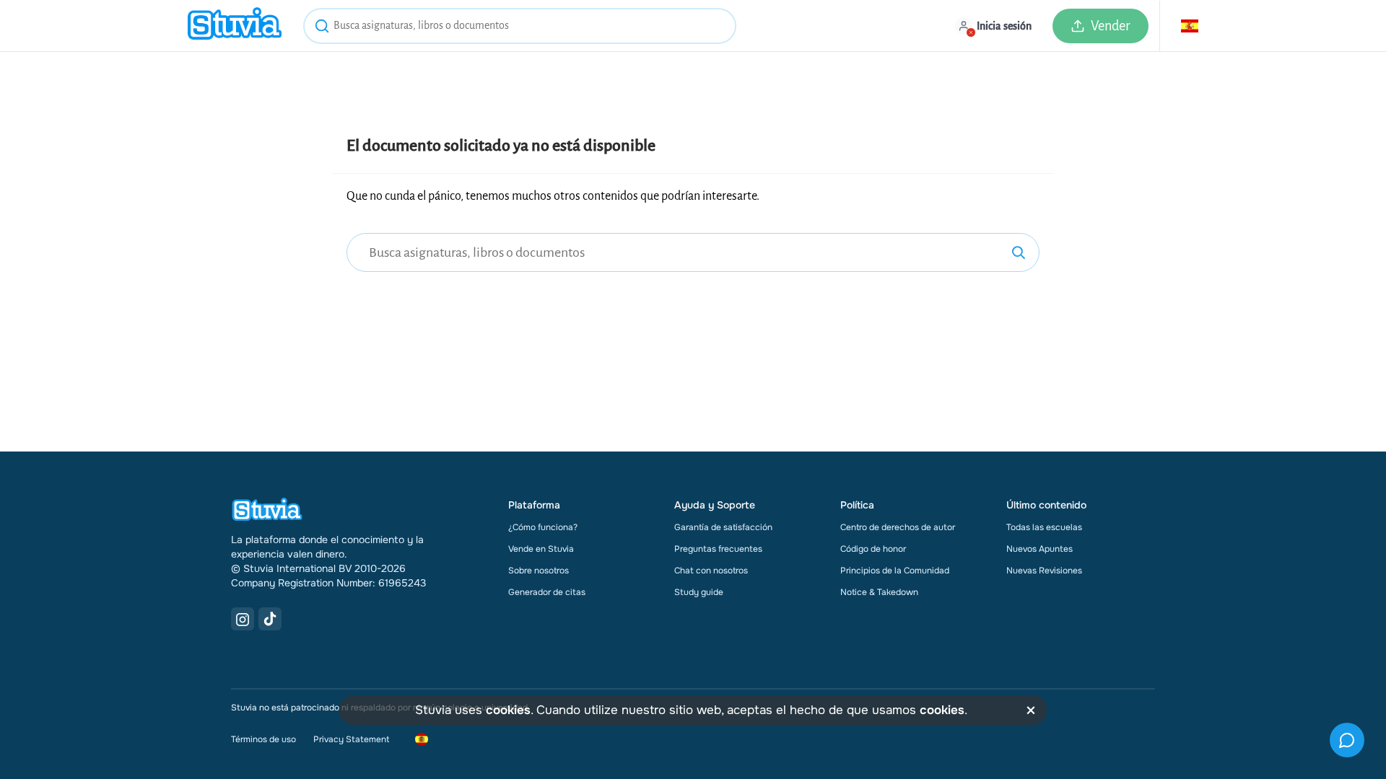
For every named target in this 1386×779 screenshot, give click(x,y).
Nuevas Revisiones (1044, 570)
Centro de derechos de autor (897, 527)
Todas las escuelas (1044, 527)
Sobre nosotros (538, 570)
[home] (235, 25)
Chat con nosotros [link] (711, 570)
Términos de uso (263, 739)
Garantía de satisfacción (723, 527)
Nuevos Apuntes (1039, 549)
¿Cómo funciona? (543, 527)
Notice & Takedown (879, 592)
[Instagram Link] (242, 618)
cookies (508, 710)
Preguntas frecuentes (718, 549)
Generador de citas (546, 592)
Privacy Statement (351, 739)
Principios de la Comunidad (894, 570)
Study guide (698, 592)
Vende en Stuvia (541, 549)
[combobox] (520, 26)
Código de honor (873, 549)
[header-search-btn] (322, 28)
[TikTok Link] (270, 618)
